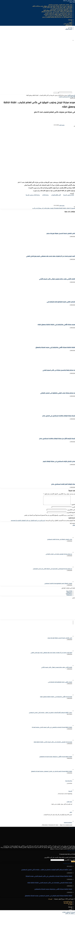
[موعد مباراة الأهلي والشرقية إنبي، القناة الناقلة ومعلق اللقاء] (60, 321)
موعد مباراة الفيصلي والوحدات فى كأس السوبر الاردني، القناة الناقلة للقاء (53, 742)
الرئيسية (70, 76)
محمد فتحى (61, 125)
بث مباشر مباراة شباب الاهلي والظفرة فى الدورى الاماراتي (58, 14)
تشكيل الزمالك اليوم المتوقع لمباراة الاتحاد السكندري (58, 583)
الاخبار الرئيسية (68, 96)
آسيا (71, 86)
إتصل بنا (70, 904)
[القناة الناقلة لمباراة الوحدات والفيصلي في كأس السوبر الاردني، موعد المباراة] (64, 725)
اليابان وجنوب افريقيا (68, 195)
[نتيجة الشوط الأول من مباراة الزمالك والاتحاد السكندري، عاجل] (60, 435)
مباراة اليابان (45, 195)
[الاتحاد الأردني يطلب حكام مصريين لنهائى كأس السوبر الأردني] (60, 275)
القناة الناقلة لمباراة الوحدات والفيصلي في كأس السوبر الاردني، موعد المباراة (52, 727)
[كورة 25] (65, 37)
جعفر (71, 812)
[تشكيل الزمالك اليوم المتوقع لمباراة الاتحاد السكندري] (64, 581)
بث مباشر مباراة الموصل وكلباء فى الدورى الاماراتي (59, 554)
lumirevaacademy (68, 822)
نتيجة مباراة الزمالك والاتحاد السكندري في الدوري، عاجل (58, 15)
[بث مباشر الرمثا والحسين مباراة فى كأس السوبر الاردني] (60, 366)
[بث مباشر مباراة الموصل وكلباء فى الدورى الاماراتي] (64, 552)
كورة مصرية (69, 80)
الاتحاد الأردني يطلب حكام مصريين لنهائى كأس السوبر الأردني (57, 7)
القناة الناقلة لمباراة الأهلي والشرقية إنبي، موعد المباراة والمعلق (56, 11)
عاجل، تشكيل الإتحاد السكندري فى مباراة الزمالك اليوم (59, 461)
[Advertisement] (37, 52)
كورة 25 (50, 899)
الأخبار (68, 95)
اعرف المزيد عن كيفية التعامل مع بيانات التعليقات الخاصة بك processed (28, 520)
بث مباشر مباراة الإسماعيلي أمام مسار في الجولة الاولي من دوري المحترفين (52, 569)
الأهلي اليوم (69, 77)
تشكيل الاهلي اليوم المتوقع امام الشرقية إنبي (61, 8)
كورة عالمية (69, 81)
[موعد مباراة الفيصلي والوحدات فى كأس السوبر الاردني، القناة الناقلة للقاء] (64, 740)
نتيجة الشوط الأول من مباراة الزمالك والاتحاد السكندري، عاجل (57, 17)
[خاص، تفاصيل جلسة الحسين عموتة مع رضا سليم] (60, 230)
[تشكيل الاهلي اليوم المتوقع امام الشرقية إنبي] (60, 298)
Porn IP (70, 791)
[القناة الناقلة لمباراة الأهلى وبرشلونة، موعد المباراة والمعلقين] (64, 754)
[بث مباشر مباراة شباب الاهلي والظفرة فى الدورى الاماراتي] (60, 389)
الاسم (73, 507)
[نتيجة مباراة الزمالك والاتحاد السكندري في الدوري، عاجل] (60, 412)
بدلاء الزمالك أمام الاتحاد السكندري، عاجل (63, 484)
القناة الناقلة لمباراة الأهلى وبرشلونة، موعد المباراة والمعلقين (55, 757)
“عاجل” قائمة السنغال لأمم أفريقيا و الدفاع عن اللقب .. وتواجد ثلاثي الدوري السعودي (50, 712)
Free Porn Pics (68, 780)
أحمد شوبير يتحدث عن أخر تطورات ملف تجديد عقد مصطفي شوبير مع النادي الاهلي (52, 6)
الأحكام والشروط (68, 902)
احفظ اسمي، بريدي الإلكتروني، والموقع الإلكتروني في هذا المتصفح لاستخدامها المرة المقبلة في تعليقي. (48, 515)
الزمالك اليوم (69, 79)
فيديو (71, 90)
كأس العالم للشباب (56, 195)
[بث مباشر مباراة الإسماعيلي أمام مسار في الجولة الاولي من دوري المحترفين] (64, 567)
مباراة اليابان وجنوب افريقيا (33, 195)
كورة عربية (69, 83)
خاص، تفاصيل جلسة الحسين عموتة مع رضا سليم (60, 4)
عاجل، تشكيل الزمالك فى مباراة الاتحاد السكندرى (59, 539)
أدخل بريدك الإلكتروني (69, 860)
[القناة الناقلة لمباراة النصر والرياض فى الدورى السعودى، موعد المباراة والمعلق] (64, 769)
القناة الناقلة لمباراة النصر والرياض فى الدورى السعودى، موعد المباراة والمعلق (51, 771)
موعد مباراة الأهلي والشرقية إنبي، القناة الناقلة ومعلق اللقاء (57, 10)
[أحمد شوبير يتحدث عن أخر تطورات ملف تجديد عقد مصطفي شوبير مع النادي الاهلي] (60, 252)
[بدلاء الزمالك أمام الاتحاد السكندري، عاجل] (60, 480)
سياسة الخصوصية (67, 901)
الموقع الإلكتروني (71, 512)
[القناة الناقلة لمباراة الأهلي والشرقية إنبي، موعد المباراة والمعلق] (60, 344)
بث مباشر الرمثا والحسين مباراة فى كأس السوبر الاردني (58, 13)
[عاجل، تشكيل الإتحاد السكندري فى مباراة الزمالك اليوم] (60, 458)
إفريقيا (70, 84)
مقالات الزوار (69, 87)
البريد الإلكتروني (70, 509)
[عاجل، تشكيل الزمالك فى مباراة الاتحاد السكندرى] (64, 537)
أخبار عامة (69, 88)
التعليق (73, 504)
